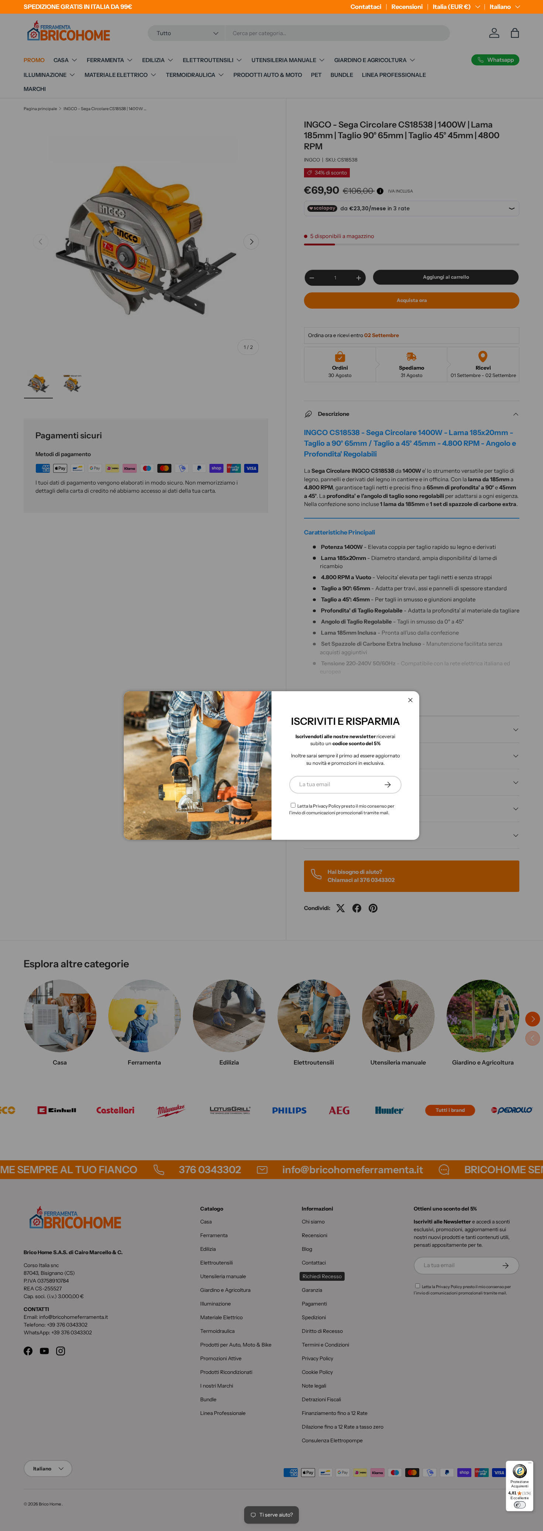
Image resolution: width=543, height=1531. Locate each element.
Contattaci (366, 6)
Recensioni (407, 6)
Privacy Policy (327, 806)
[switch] (520, 1504)
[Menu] (529, 1464)
